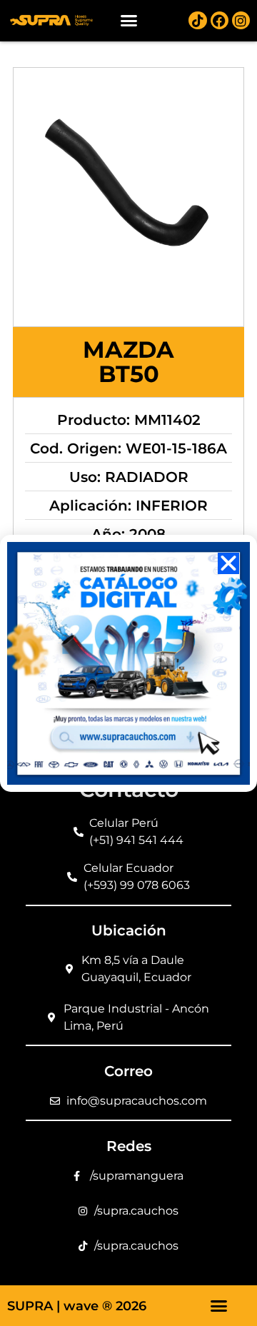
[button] (128, 20)
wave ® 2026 (105, 1306)
